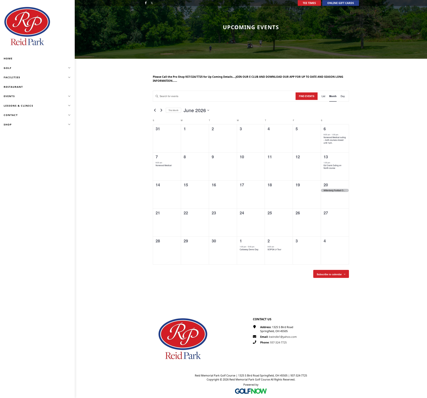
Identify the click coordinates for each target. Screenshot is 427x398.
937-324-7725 (278, 342)
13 (326, 156)
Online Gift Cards (340, 3)
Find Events (306, 96)
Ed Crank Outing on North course (332, 166)
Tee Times (309, 3)
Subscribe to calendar (329, 274)
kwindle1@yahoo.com (283, 337)
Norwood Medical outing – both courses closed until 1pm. (335, 140)
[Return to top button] (420, 303)
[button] (37, 68)
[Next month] (161, 110)
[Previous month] (155, 110)
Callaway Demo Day (249, 249)
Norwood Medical (164, 165)
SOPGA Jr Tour (274, 249)
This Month (173, 110)
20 (326, 184)
